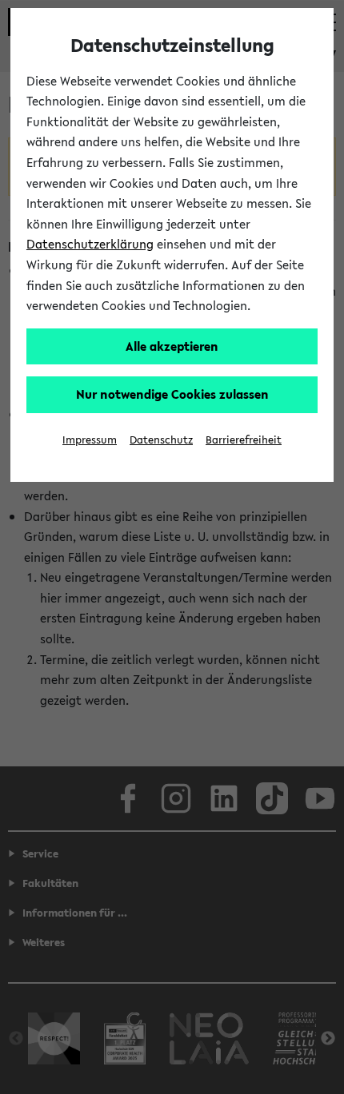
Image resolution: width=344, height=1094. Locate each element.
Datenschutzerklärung (90, 244)
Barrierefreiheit (244, 440)
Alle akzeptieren (172, 346)
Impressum (89, 440)
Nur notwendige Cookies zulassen (172, 394)
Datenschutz (161, 440)
